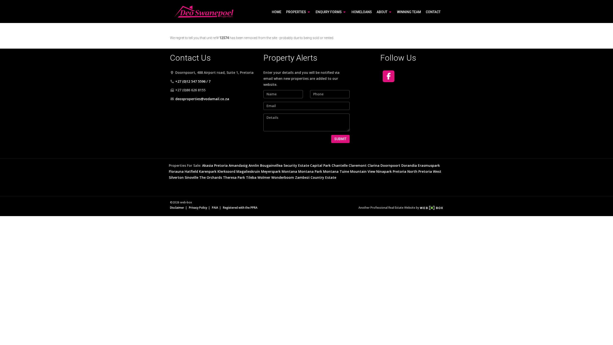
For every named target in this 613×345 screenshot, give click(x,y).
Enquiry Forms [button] (329, 12)
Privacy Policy (198, 207)
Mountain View (362, 171)
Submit (340, 139)
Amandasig (238, 165)
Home (276, 12)
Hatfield (191, 171)
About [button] (382, 12)
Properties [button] (296, 12)
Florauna (176, 171)
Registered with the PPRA (240, 207)
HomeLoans (362, 12)
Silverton (176, 177)
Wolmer (263, 177)
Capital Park (320, 165)
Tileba (251, 177)
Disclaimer (177, 207)
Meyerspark (271, 171)
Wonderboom (282, 177)
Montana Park (310, 171)
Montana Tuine (336, 171)
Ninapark (384, 171)
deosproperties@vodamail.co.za (202, 99)
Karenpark (207, 171)
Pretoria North (405, 171)
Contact (433, 12)
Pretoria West (429, 171)
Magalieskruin (248, 171)
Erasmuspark (429, 165)
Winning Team (409, 12)
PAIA (215, 207)
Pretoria (221, 165)
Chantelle (340, 165)
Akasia (207, 165)
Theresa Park (234, 177)
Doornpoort (390, 165)
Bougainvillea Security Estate (284, 165)
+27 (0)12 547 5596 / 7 (192, 81)
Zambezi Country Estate (315, 177)
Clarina (374, 165)
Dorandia (409, 165)
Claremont (358, 165)
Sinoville (191, 177)
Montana (289, 171)
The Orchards (210, 177)
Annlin (254, 165)
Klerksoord (226, 171)
